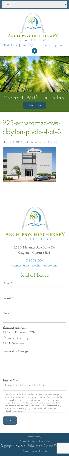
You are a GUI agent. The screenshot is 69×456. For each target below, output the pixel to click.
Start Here (35, 105)
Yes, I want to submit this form (26, 385)
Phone (7, 313)
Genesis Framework (56, 446)
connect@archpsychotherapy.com (41, 45)
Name (7, 283)
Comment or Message (15, 351)
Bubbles (33, 446)
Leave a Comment (48, 142)
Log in (43, 451)
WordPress (30, 451)
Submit (9, 420)
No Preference (15, 343)
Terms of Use (11, 380)
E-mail (8, 298)
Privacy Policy (34, 436)
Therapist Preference (15, 328)
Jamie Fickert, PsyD (18, 338)
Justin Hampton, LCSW (21, 332)
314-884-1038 (10, 45)
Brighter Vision (43, 441)
